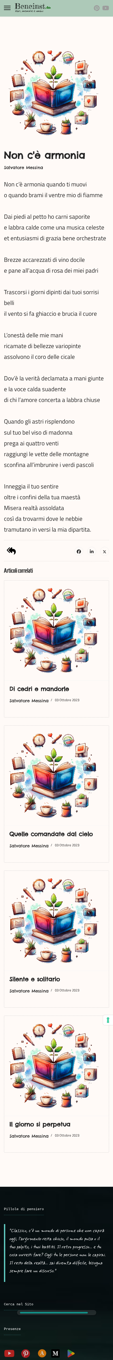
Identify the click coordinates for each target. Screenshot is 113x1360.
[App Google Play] (70, 1353)
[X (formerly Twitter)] (104, 551)
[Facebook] (78, 551)
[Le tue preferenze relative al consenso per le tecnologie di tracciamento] (108, 1020)
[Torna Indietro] (11, 551)
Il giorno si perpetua (39, 1124)
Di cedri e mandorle (39, 688)
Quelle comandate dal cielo (51, 834)
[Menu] (7, 8)
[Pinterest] (97, 8)
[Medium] (55, 1353)
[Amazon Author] (42, 1353)
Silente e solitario (34, 979)
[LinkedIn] (91, 551)
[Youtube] (105, 8)
